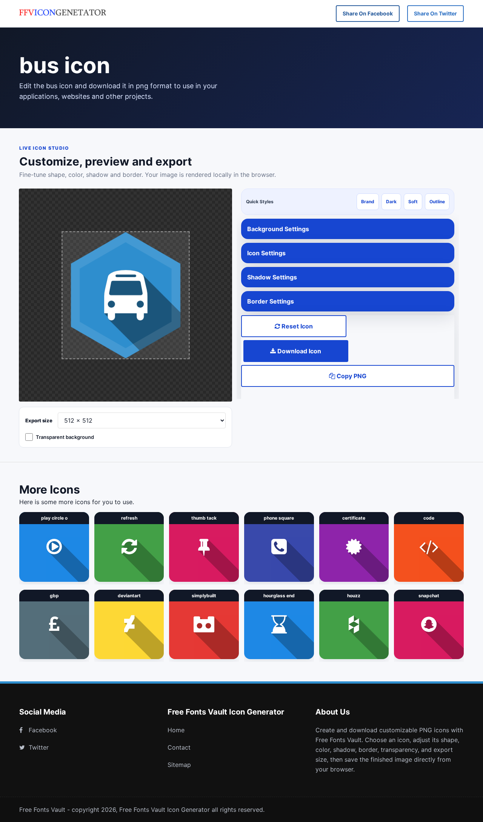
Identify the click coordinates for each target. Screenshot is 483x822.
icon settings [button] (266, 253)
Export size (38, 420)
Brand (367, 201)
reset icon (296, 326)
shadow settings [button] (272, 277)
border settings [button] (270, 301)
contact (179, 747)
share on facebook (368, 13)
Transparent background (65, 437)
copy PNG (350, 376)
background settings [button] (278, 229)
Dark (391, 201)
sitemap (179, 764)
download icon (298, 351)
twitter (39, 747)
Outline (437, 201)
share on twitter (435, 13)
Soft (413, 201)
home (176, 730)
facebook (43, 730)
